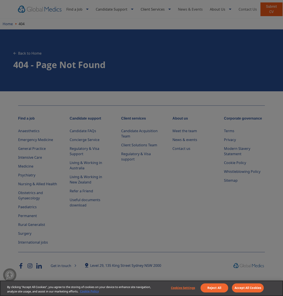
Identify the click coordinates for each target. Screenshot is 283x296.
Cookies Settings (183, 288)
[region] (141, 288)
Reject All (214, 288)
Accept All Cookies (248, 288)
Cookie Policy (89, 291)
